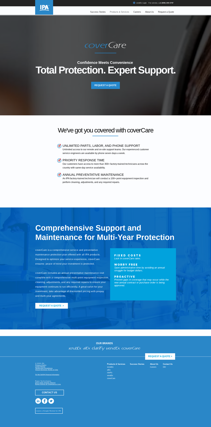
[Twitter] (51, 401)
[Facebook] (44, 401)
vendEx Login (141, 3)
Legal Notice (40, 366)
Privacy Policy (40, 365)
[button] (166, 11)
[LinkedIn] (38, 401)
